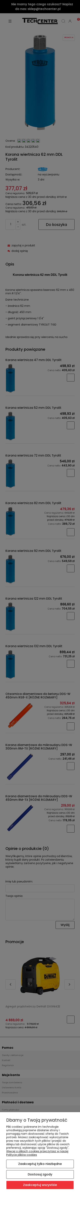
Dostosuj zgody (40, 1174)
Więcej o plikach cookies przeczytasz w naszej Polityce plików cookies (37, 1153)
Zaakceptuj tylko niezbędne (40, 1164)
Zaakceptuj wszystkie (40, 1185)
